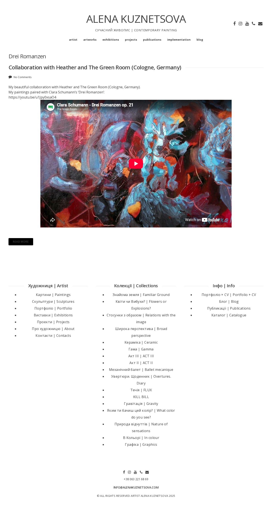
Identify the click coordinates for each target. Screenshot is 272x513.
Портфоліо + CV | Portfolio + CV (229, 294)
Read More (21, 241)
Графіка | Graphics (141, 444)
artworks (89, 39)
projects (131, 39)
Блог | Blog (229, 301)
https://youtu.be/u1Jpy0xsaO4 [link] (32, 97)
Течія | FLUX (141, 390)
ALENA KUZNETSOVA (136, 18)
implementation (179, 39)
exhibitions (110, 39)
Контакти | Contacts (53, 335)
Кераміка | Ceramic (141, 342)
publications (152, 39)
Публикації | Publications (229, 308)
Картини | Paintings (53, 294)
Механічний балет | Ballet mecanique (141, 369)
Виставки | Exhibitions (53, 315)
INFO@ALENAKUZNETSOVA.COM (136, 487)
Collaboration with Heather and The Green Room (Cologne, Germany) (94, 67)
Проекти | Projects (53, 322)
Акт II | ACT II (141, 362)
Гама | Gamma (141, 349)
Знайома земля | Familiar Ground (141, 294)
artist (73, 39)
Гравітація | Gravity (141, 403)
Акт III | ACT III (141, 356)
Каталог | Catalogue (228, 315)
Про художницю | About (53, 328)
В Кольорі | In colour (141, 437)
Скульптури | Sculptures (53, 301)
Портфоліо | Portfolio (53, 308)
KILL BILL (141, 396)
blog (200, 39)
